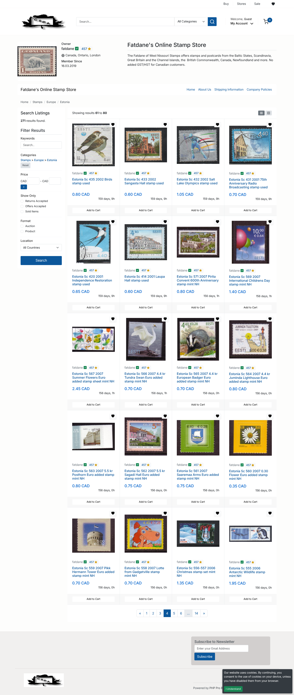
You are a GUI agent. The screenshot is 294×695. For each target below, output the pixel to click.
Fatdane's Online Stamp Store (48, 89)
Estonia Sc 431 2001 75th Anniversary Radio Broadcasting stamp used (248, 183)
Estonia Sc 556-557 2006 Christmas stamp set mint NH (196, 572)
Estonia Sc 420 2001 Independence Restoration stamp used (92, 280)
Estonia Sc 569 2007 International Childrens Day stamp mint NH (249, 280)
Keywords (28, 138)
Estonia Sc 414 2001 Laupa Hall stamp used (145, 278)
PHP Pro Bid (217, 688)
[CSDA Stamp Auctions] (42, 21)
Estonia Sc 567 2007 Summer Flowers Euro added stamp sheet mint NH (93, 377)
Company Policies (259, 89)
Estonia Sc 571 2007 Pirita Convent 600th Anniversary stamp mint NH (198, 280)
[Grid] (261, 113)
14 (196, 613)
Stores (241, 4)
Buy (226, 4)
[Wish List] (273, 4)
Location (27, 241)
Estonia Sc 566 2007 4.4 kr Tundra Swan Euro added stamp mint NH (145, 377)
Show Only (28, 196)
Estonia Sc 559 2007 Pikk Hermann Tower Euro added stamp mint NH (93, 572)
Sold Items (31, 211)
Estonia (65, 102)
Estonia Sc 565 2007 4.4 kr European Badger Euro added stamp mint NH (197, 377)
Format (26, 221)
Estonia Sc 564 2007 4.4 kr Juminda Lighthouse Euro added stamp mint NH (249, 377)
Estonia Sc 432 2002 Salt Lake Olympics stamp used (197, 181)
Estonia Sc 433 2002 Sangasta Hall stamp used (144, 181)
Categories (28, 155)
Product (30, 231)
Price (24, 174)
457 (84, 49)
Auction (30, 226)
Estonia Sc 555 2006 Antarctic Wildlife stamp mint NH (247, 572)
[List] (268, 113)
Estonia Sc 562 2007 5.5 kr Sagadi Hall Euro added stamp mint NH (145, 474)
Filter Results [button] (33, 130)
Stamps (37, 102)
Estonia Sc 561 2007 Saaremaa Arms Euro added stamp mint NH (198, 474)
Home (191, 89)
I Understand (233, 688)
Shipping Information (229, 89)
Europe (51, 102)
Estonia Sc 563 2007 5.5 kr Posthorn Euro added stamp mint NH (93, 474)
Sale (257, 4)
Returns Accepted (36, 201)
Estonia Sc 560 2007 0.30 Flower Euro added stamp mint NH (248, 475)
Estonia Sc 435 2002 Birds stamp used (92, 181)
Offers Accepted (35, 206)
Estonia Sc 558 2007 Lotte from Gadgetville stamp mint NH (144, 572)
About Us (204, 89)
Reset (25, 165)
